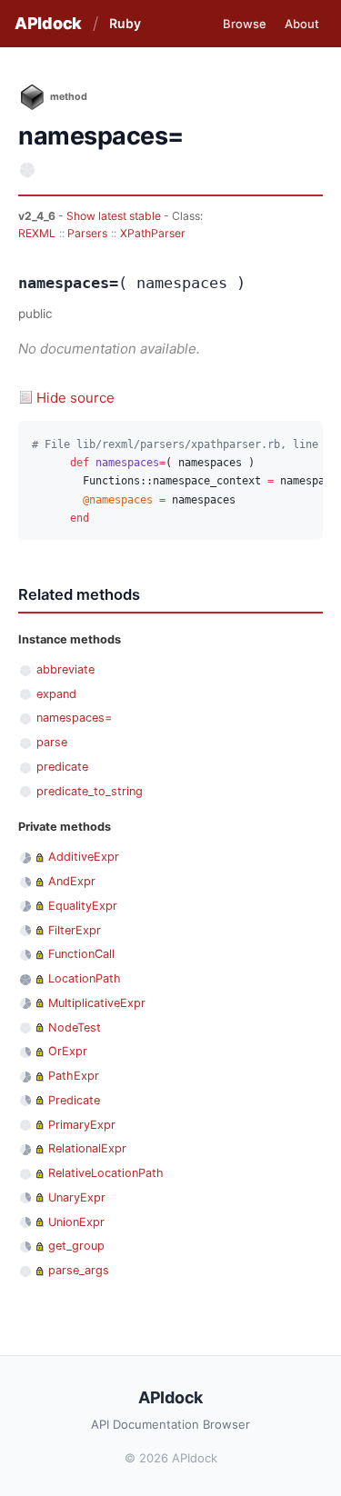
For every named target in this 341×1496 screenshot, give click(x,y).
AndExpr (71, 881)
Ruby (125, 23)
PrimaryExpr (81, 1125)
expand (56, 694)
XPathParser (153, 233)
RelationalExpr (87, 1148)
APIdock (48, 23)
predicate (62, 766)
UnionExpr (76, 1222)
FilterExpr (74, 930)
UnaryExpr (76, 1197)
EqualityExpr (82, 906)
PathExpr (73, 1075)
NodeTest (74, 1027)
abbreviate (65, 669)
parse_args (78, 1270)
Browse (244, 23)
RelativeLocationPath (106, 1173)
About (302, 23)
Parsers (87, 233)
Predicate (74, 1100)
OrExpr (67, 1051)
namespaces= (74, 717)
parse (51, 742)
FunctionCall (81, 954)
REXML (36, 233)
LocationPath (84, 978)
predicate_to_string (89, 791)
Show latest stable (115, 216)
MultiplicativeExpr (96, 1003)
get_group (76, 1245)
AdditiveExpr (83, 856)
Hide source (75, 397)
